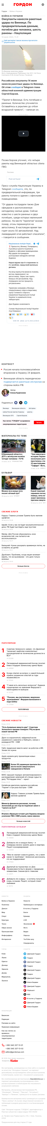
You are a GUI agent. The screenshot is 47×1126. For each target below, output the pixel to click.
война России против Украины (13, 412)
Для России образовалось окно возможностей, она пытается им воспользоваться (19, 536)
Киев (3, 954)
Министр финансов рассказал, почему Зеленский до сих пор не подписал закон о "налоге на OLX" (21, 805)
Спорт (4, 916)
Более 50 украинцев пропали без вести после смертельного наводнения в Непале (26, 766)
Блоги (26, 912)
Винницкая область (18, 408)
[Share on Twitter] (20, 403)
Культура (5, 920)
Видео (26, 931)
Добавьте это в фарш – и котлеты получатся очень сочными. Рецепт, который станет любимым (26, 881)
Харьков (5, 969)
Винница (6, 408)
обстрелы (32, 408)
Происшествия (17, 461)
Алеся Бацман (32, 982)
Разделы (27, 896)
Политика (5, 905)
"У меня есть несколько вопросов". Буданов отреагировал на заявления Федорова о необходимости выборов (26, 687)
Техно (4, 924)
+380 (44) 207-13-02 (14, 1048)
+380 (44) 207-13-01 (14, 1045)
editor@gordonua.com (14, 1052)
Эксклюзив (28, 924)
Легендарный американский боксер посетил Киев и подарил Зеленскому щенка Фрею (26, 664)
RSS (28, 994)
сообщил (16, 87)
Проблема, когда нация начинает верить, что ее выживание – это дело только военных (21, 557)
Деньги (4, 908)
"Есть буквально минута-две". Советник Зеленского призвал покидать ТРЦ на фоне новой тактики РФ (21, 729)
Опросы (27, 935)
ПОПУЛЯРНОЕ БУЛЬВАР (14, 827)
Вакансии (5, 1015)
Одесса (4, 961)
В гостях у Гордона (31, 908)
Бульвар (7, 473)
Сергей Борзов (22, 415)
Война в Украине (16, 11)
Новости (5, 896)
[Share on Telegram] (25, 403)
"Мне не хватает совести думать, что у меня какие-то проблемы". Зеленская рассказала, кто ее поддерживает (26, 857)
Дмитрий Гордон (34, 954)
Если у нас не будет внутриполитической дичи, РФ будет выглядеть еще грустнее (23, 526)
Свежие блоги (10, 512)
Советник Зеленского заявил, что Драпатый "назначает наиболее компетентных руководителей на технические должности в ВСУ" (26, 652)
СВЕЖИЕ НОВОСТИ (11, 720)
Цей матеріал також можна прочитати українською (20, 41)
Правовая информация (10, 1027)
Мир (3, 912)
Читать (39, 422)
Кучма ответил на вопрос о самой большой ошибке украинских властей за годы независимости (25, 675)
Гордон (4, 11)
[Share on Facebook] (15, 403)
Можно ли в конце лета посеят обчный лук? (12, 492)
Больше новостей (23, 821)
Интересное (6, 939)
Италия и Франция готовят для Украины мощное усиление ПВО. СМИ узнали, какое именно (23, 815)
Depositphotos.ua (36, 1079)
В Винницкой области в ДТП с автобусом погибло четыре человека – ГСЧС (13, 456)
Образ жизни (7, 928)
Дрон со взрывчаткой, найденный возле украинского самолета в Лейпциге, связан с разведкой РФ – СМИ (21, 740)
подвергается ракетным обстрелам (23, 381)
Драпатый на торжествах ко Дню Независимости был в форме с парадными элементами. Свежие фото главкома (25, 869)
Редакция (5, 1019)
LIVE (25, 920)
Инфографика (7, 935)
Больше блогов (23, 566)
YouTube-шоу (29, 939)
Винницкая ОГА (8, 415)
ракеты (29, 412)
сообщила (17, 189)
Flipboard (30, 990)
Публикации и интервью (33, 905)
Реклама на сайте (8, 1023)
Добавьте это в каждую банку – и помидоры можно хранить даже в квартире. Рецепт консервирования (26, 845)
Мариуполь (6, 977)
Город (4, 949)
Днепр (4, 973)
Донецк (5, 965)
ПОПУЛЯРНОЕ (9, 643)
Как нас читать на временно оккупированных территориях (9, 1034)
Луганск (5, 981)
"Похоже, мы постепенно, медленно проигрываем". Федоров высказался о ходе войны (24, 699)
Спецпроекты (29, 943)
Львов (4, 957)
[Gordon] (23, 5)
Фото (26, 928)
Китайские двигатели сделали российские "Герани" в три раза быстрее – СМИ (20, 786)
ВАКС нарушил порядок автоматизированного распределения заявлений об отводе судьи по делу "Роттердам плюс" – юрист (22, 777)
